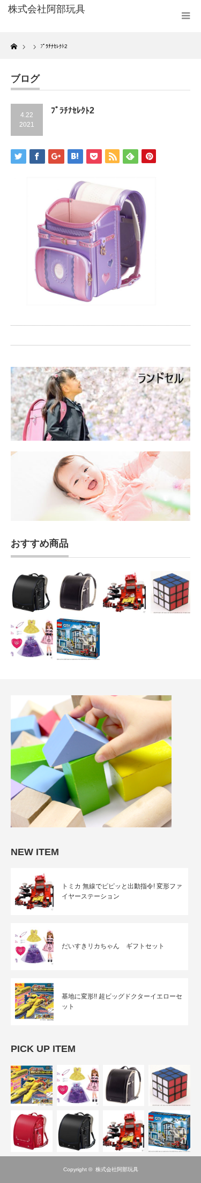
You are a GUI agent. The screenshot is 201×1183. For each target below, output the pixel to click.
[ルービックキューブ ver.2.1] (171, 592)
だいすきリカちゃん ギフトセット (113, 946)
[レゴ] (78, 638)
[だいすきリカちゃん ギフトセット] (32, 638)
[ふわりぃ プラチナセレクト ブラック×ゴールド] (78, 592)
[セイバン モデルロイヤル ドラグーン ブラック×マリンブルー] (32, 592)
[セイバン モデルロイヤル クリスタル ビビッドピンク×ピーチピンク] (32, 1131)
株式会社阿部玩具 (116, 1169)
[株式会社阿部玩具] (48, 10)
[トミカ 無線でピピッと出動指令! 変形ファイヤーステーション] (124, 592)
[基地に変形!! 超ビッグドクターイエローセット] (32, 1086)
